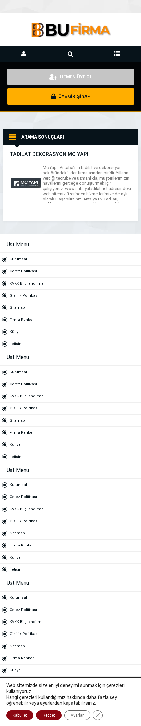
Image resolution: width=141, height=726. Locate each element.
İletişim (16, 344)
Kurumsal (18, 259)
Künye (15, 332)
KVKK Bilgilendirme (27, 283)
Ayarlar (77, 715)
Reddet (49, 715)
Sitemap (17, 307)
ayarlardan (51, 703)
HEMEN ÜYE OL (75, 76)
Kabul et (20, 715)
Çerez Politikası (23, 271)
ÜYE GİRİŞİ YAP (73, 96)
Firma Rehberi (22, 320)
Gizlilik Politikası (24, 295)
